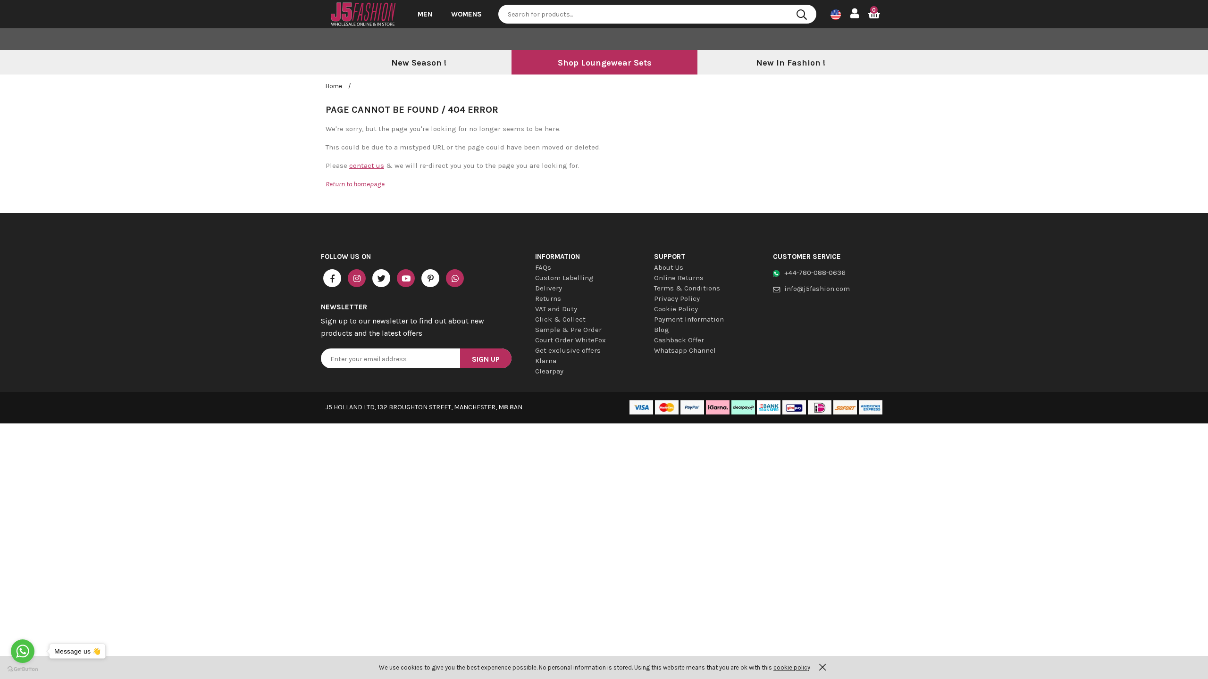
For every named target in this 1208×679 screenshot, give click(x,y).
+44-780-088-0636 (815, 272)
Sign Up (486, 359)
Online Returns (679, 277)
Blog (661, 329)
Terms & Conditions (687, 288)
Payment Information (689, 319)
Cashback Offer (679, 340)
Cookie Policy (676, 309)
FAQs (543, 267)
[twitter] (381, 278)
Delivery (548, 288)
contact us (366, 165)
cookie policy (791, 667)
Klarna (545, 360)
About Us (668, 267)
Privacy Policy (677, 298)
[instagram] (357, 278)
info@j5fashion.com (817, 288)
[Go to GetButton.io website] (23, 669)
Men (425, 14)
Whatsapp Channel (685, 350)
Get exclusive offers (568, 350)
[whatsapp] (455, 278)
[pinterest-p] (430, 278)
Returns (548, 298)
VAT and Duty (556, 309)
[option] (419, 63)
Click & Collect (560, 319)
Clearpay (549, 371)
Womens (466, 14)
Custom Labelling (564, 277)
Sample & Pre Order (568, 329)
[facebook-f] (332, 278)
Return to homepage (355, 184)
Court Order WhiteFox (570, 340)
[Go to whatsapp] (22, 651)
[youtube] (406, 278)
